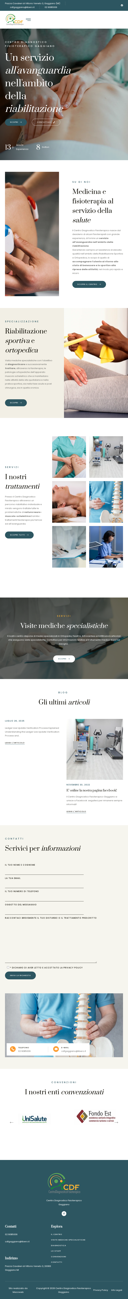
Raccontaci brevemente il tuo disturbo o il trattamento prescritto (51, 918)
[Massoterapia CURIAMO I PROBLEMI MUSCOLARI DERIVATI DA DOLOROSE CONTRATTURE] (69, 502)
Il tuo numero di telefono (22, 891)
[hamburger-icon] (28, 20)
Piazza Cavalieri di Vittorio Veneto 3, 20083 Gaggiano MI (28, 1268)
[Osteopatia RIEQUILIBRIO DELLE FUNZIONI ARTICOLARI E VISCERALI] (106, 502)
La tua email (12, 878)
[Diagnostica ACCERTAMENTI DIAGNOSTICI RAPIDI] (106, 547)
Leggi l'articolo (15, 743)
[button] (12, 1122)
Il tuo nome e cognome (20, 865)
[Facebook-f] (64, 1213)
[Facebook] (122, 5)
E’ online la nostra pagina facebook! (91, 790)
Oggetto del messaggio (21, 905)
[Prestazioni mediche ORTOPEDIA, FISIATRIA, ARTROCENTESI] (69, 547)
